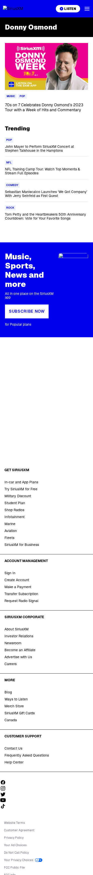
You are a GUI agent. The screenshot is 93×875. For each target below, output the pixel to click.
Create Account (16, 580)
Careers (10, 664)
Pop (22, 96)
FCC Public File (14, 868)
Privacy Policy (14, 838)
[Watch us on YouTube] (4, 800)
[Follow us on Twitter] (4, 794)
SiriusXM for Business (21, 544)
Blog (8, 692)
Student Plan (14, 503)
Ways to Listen (16, 699)
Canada (10, 720)
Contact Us (13, 748)
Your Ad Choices (15, 845)
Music (11, 96)
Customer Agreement (19, 830)
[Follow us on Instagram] (4, 788)
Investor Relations (18, 636)
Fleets (9, 537)
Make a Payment (17, 587)
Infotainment (14, 517)
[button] (87, 9)
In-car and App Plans (21, 482)
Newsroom (12, 643)
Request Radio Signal (21, 601)
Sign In (9, 573)
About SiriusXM (16, 629)
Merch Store (14, 706)
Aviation (10, 531)
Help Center (14, 762)
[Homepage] (19, 9)
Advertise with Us (18, 657)
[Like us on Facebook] (4, 782)
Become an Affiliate (19, 650)
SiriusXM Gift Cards (19, 713)
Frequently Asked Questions (26, 755)
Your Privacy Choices (19, 860)
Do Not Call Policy (16, 853)
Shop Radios (14, 510)
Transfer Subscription (21, 594)
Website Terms (14, 823)
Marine (9, 524)
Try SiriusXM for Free (20, 489)
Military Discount (17, 496)
